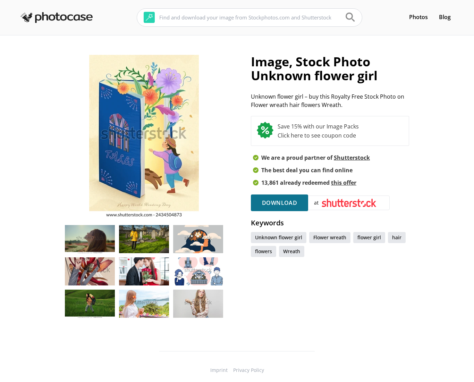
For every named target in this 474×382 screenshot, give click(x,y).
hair (396, 237)
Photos (418, 17)
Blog (445, 17)
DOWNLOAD (279, 203)
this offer (343, 182)
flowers (263, 251)
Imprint (219, 370)
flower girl (369, 237)
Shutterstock (352, 157)
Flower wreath (329, 237)
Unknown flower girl (278, 237)
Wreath (291, 251)
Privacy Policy (248, 370)
